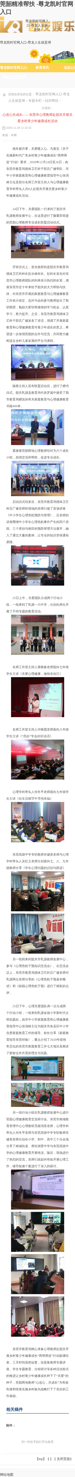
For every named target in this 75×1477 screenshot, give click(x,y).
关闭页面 (63, 1459)
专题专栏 (35, 100)
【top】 (40, 1459)
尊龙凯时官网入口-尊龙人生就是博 (37, 25)
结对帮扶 (51, 100)
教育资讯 (42, 67)
